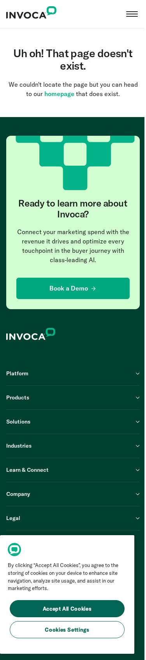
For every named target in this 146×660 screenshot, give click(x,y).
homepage (59, 94)
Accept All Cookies (67, 609)
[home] (31, 14)
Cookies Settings (67, 630)
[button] (132, 14)
